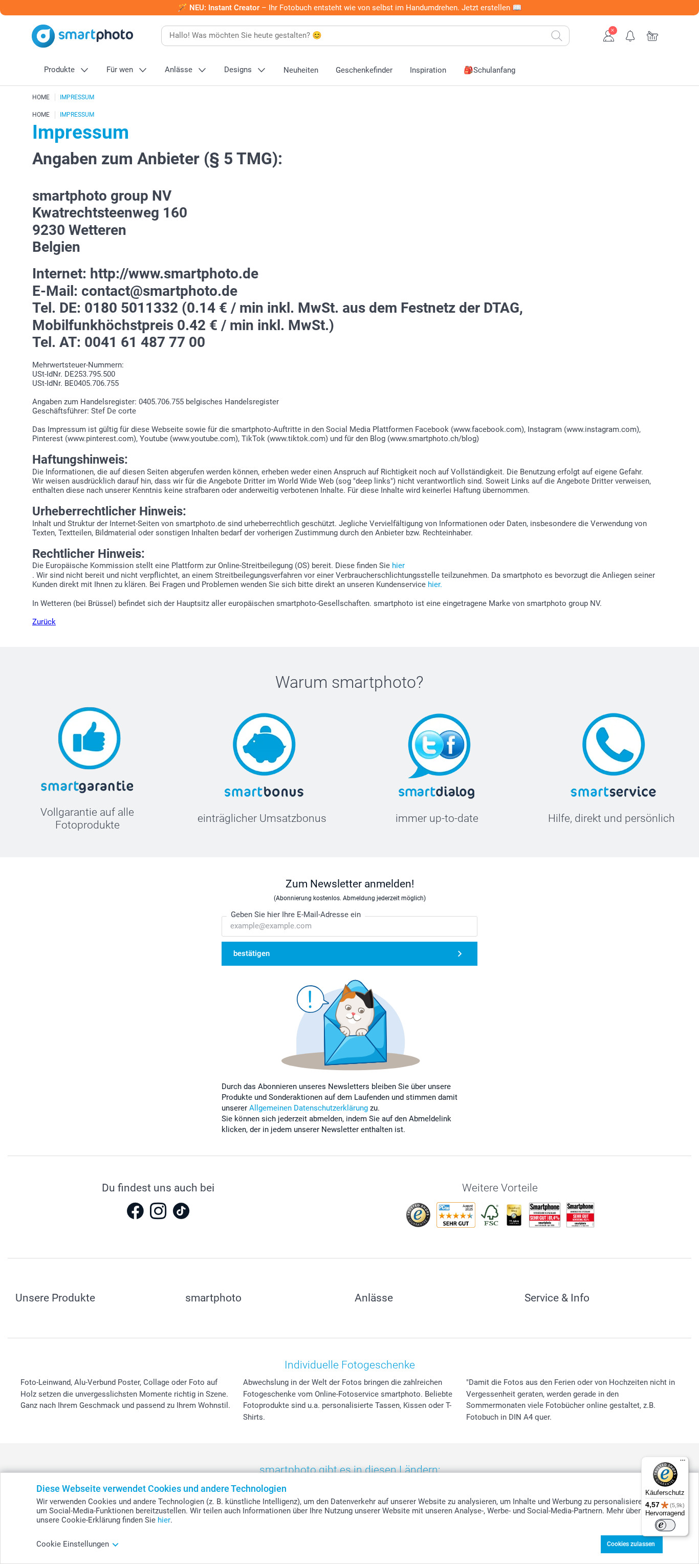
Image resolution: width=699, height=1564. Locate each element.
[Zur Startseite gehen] (82, 36)
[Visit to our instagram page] (158, 1211)
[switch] (665, 1525)
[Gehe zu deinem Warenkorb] (653, 35)
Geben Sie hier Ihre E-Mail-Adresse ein (296, 914)
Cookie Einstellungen (72, 1544)
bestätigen (251, 953)
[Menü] (682, 1463)
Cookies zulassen (631, 1544)
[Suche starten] (556, 36)
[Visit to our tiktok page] (181, 1211)
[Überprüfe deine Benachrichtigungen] (631, 35)
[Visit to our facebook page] (135, 1211)
